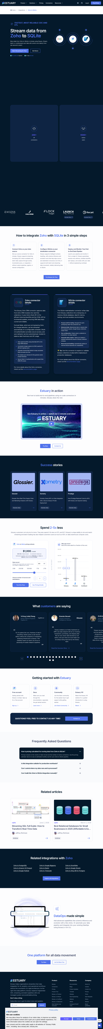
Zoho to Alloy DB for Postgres (75, 871)
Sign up (14, 705)
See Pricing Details (38, 585)
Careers (87, 986)
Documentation (73, 984)
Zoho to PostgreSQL (20, 865)
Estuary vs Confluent (57, 999)
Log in (87, 3)
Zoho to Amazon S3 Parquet (22, 868)
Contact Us (57, 446)
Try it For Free (20, 585)
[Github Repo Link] (81, 3)
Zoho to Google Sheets (72, 868)
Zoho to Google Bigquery (47, 865)
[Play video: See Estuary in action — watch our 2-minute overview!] (51, 424)
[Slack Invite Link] (78, 3)
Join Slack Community (60, 705)
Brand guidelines (87, 1004)
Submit (42, 1005)
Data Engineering (74, 996)
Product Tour (55, 991)
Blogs (71, 986)
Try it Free (96, 3)
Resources (58, 3)
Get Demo (35, 51)
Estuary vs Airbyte (56, 996)
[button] (24, 3)
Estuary (54, 984)
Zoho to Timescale (45, 871)
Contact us (76, 718)
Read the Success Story (59, 648)
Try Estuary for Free (52, 277)
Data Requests (88, 996)
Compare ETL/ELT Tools (74, 1004)
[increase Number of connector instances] (44, 578)
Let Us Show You (59, 962)
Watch (77, 705)
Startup (87, 1001)
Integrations (21, 10)
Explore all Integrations (51, 878)
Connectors (49, 3)
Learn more (36, 705)
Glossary (72, 994)
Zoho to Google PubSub (21, 871)
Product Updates (74, 989)
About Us (87, 984)
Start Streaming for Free (19, 51)
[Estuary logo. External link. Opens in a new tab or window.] (12, 1012)
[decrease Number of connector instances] (35, 578)
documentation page (30, 369)
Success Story (49, 217)
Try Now (45, 446)
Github (71, 1001)
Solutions (32, 3)
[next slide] (81, 658)
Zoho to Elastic (44, 868)
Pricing (41, 3)
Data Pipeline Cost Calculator (56, 1004)
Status (86, 999)
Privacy (87, 991)
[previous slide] (22, 658)
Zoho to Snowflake (71, 865)
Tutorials (72, 991)
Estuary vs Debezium (57, 1001)
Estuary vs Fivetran (56, 994)
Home (14, 10)
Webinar (72, 999)
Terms (86, 994)
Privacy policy (53, 1010)
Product (23, 3)
